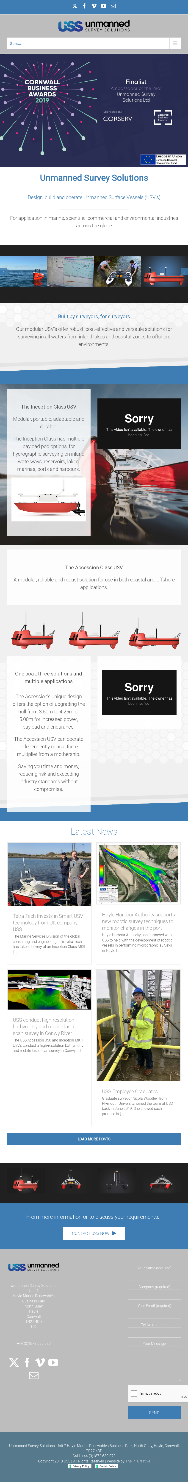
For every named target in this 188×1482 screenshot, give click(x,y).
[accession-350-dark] (26, 1169)
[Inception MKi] (116, 1169)
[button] (3, 271)
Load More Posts (94, 1139)
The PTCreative (137, 1461)
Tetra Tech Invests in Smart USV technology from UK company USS (48, 922)
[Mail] (34, 1375)
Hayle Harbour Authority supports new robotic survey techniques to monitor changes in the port (138, 921)
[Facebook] (27, 1362)
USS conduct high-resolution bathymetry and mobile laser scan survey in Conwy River (44, 1026)
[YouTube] (53, 1362)
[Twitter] (14, 1362)
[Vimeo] (40, 1362)
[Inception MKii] (71, 1169)
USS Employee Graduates (130, 1091)
